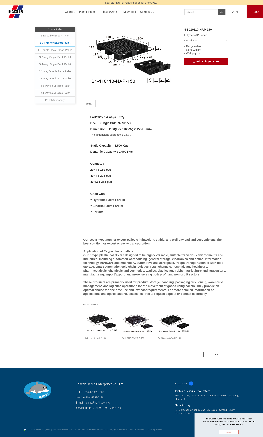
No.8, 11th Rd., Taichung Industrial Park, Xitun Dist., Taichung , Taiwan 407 (206, 397)
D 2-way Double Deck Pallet (55, 71)
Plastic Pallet (87, 11)
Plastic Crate (109, 11)
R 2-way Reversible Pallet (55, 85)
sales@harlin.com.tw (98, 402)
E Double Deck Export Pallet (55, 50)
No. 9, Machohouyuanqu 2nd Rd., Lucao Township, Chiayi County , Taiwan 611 (205, 411)
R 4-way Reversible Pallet (55, 92)
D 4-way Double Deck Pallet (55, 78)
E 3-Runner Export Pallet (55, 42)
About (69, 11)
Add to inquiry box (207, 61)
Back (216, 354)
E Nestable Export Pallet (55, 35)
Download (129, 11)
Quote (255, 12)
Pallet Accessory (55, 100)
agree (229, 432)
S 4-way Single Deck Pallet (55, 64)
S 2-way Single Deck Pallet (55, 57)
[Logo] (16, 11)
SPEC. (89, 103)
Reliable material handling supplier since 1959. (131, 2)
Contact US (147, 11)
